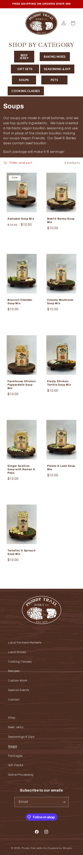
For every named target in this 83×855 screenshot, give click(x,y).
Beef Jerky (15, 727)
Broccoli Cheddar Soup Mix (19, 302)
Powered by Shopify (60, 848)
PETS (54, 80)
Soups (12, 746)
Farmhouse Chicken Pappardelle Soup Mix (21, 385)
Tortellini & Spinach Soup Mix (21, 552)
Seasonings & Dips (21, 736)
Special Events (18, 690)
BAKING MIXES (55, 56)
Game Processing (20, 774)
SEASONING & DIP (57, 69)
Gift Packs (15, 765)
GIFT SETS (25, 69)
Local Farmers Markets (24, 642)
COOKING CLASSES (25, 91)
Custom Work (17, 680)
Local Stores (17, 652)
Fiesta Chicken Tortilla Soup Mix (59, 383)
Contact (14, 699)
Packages (15, 755)
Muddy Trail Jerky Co (34, 848)
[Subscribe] (63, 802)
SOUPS (24, 80)
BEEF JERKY (24, 56)
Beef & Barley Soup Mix (61, 220)
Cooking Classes (20, 661)
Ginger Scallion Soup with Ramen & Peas (21, 469)
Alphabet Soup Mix (20, 218)
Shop (12, 717)
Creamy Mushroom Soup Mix (60, 302)
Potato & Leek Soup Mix (61, 468)
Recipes (14, 671)
